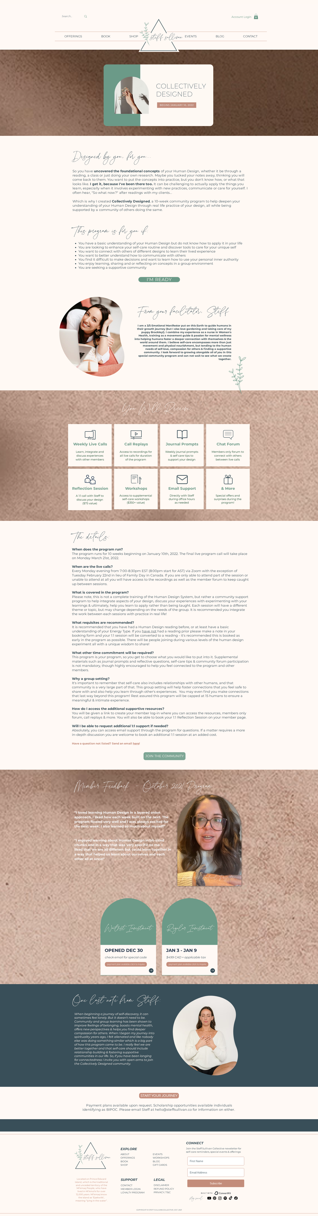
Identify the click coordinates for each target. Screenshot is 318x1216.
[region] (94, 333)
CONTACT (126, 1185)
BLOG (156, 1161)
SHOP (124, 1164)
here (136, 743)
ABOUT (125, 1154)
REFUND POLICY (164, 1188)
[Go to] (151, 970)
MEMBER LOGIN (131, 1188)
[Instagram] (220, 1198)
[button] (256, 16)
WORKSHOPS (161, 1157)
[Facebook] (236, 1198)
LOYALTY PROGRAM (132, 1192)
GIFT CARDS (160, 1164)
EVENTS (157, 1154)
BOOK (124, 1161)
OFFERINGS (128, 1157)
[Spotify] (225, 1198)
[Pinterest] (214, 1198)
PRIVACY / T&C (162, 1192)
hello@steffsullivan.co (173, 1110)
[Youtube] (209, 1198)
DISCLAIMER (161, 1185)
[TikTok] (230, 1198)
